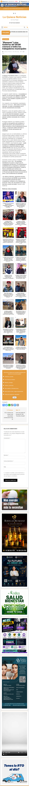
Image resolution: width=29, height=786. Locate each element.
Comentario (7, 438)
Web (5, 467)
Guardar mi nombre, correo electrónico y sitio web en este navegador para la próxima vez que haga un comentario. (14, 474)
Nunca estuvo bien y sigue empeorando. (14, 391)
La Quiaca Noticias (14, 17)
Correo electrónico (8, 461)
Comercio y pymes (9, 376)
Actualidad (6, 39)
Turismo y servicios (9, 385)
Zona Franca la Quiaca (10, 379)
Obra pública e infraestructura (11, 388)
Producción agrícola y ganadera (12, 394)
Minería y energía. (9, 382)
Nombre (6, 455)
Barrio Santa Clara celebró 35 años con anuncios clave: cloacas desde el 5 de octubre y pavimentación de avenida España (13, 8)
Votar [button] (14, 397)
